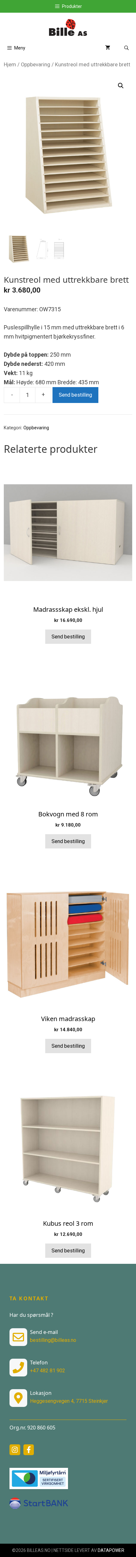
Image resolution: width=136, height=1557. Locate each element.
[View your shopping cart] (108, 48)
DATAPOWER (111, 1550)
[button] (121, 85)
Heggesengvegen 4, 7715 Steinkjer (69, 1401)
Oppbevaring (35, 65)
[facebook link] (28, 1449)
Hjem (10, 65)
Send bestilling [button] (68, 637)
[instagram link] (14, 1449)
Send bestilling (75, 395)
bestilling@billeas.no (53, 1340)
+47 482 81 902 (47, 1371)
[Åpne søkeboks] (126, 48)
